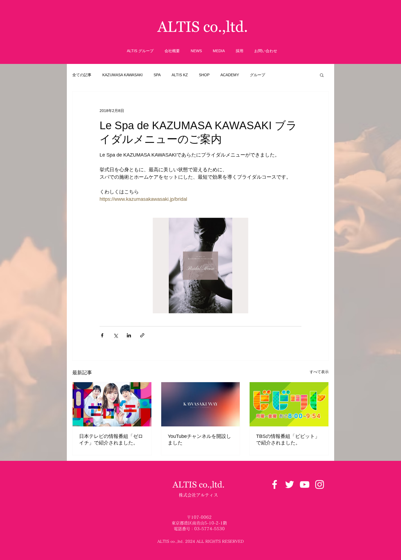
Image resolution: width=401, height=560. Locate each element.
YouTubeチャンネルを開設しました (199, 440)
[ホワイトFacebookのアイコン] (274, 484)
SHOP (204, 75)
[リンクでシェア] (142, 335)
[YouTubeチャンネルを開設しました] (200, 404)
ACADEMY (229, 75)
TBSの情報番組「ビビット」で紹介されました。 (288, 440)
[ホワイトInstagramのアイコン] (319, 484)
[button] (321, 75)
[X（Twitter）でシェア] (115, 335)
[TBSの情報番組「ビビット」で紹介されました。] (289, 404)
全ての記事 (81, 75)
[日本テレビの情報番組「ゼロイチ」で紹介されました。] (112, 404)
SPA (157, 75)
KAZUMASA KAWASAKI (122, 75)
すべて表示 (319, 372)
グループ (257, 75)
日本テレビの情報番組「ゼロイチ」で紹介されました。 (111, 440)
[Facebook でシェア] (102, 335)
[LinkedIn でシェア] (128, 335)
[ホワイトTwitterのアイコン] (289, 484)
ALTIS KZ (180, 75)
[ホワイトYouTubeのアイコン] (304, 484)
